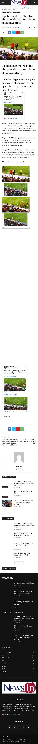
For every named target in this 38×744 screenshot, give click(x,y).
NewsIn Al (8, 27)
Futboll (10, 12)
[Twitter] (14, 32)
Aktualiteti (8, 8)
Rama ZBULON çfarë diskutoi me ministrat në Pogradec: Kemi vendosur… (23, 502)
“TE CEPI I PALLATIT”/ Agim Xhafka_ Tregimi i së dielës (28, 441)
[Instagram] (23, 727)
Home (3, 8)
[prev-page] (3, 510)
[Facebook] (9, 32)
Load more (18, 563)
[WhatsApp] (22, 32)
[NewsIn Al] (3, 28)
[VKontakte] (28, 727)
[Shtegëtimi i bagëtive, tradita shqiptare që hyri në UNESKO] (7, 556)
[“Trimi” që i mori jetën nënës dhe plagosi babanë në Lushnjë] (7, 494)
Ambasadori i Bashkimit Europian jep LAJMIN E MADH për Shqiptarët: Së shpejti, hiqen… (24, 483)
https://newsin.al (19, 469)
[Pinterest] (18, 32)
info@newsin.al (15, 714)
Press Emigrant (16, 12)
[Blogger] (10, 727)
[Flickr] (19, 727)
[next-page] (6, 510)
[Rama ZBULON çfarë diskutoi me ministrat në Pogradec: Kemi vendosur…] (7, 503)
